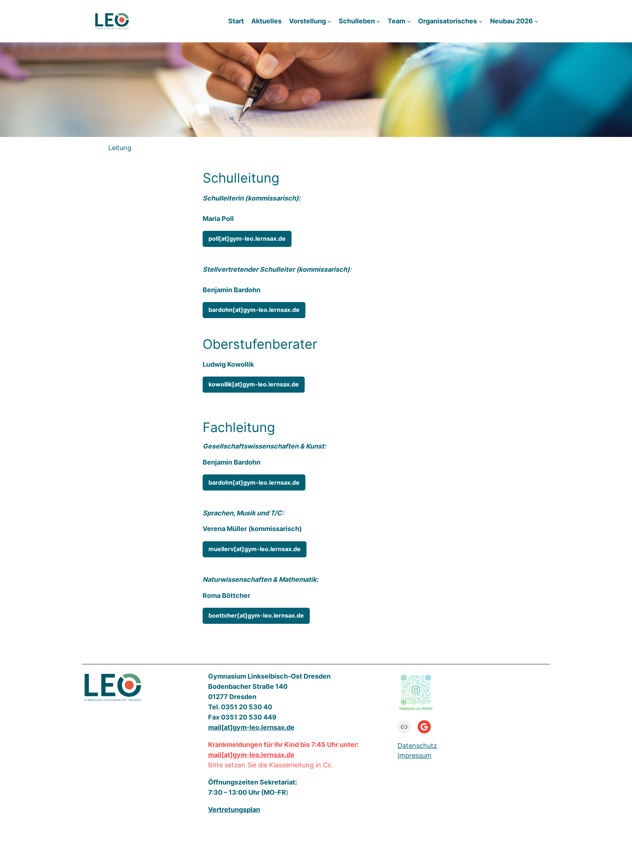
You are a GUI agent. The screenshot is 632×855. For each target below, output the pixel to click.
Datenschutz (417, 745)
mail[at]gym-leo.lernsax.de (251, 755)
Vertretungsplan (234, 809)
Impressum (415, 755)
